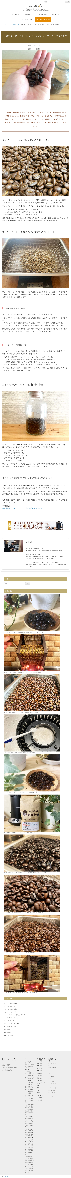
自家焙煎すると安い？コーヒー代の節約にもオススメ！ (23, 508)
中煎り (7, 1029)
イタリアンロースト (10, 1006)
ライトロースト (52, 1088)
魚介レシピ (39, 1068)
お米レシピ (39, 1080)
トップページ (15, 15)
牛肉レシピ (39, 1070)
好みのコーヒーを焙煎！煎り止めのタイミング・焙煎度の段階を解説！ (23, 672)
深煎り (7, 1032)
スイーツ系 (39, 1100)
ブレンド (50, 1074)
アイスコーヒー (52, 1079)
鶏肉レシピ (39, 1063)
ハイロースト (8, 1020)
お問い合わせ (28, 1156)
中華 (38, 1090)
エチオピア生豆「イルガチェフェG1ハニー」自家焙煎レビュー (21, 792)
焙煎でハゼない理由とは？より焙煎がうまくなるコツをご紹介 (21, 712)
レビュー (7, 1035)
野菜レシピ (39, 1073)
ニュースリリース (27, 19)
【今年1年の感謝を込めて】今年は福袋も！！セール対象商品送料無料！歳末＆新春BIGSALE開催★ (29, 1109)
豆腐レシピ (39, 1078)
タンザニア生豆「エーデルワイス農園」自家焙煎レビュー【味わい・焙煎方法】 (26, 632)
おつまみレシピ (41, 1083)
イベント (39, 1092)
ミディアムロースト (10, 1018)
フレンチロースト (10, 1026)
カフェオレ (51, 1081)
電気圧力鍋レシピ (29, 15)
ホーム (27, 1058)
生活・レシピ (55, 15)
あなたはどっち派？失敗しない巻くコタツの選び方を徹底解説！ (29, 1151)
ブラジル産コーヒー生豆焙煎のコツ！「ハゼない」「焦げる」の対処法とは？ (25, 912)
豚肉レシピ (39, 1065)
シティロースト (9, 1012)
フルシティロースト (10, 1023)
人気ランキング (41, 1095)
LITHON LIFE (7, 1176)
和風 (38, 1085)
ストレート (51, 1076)
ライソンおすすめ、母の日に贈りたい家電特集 (29, 1166)
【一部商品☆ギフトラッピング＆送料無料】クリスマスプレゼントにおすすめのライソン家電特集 (29, 1097)
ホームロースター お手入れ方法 (14, 1015)
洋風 (38, 1088)
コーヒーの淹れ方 (10, 1003)
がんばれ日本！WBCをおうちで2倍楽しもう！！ (29, 1160)
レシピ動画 (39, 1097)
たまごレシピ (40, 1075)
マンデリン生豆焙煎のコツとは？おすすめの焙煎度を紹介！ (20, 952)
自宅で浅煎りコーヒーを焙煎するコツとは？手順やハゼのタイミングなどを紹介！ (26, 872)
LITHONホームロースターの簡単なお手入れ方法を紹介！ (19, 752)
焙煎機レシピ (43, 15)
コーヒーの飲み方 (10, 1009)
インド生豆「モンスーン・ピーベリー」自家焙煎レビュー (20, 832)
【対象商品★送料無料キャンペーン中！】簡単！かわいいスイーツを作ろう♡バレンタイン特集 (29, 1121)
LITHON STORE (44, 19)
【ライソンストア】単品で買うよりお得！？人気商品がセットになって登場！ (29, 1086)
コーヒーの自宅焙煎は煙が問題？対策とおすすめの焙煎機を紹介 (21, 992)
